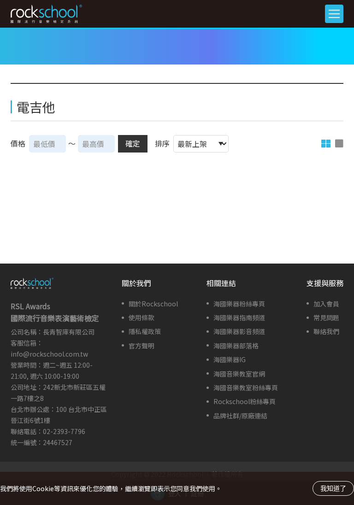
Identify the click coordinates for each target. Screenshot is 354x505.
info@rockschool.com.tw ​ (50, 353)
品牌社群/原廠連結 (240, 415)
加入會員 (326, 303)
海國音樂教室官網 (239, 373)
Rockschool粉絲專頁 (244, 401)
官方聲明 (141, 345)
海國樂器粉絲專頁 (239, 303)
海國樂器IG (229, 359)
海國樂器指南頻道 (239, 317)
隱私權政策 (145, 331)
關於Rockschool (153, 303)
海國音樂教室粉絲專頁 (245, 387)
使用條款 (141, 317)
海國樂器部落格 (236, 345)
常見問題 (326, 317)
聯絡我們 (326, 331)
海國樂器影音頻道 (239, 331)
